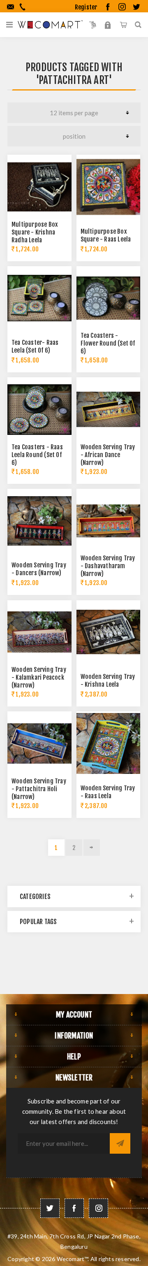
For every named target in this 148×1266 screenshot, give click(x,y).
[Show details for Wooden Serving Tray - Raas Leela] (108, 743)
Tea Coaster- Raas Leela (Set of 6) (35, 346)
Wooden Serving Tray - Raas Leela (108, 792)
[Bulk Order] (92, 24)
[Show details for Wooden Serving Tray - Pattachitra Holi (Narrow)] (39, 743)
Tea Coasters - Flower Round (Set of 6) (108, 343)
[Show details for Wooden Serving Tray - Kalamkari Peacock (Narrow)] (39, 632)
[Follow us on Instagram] (98, 1208)
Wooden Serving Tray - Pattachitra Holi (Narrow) (39, 789)
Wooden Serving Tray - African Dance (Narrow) (108, 455)
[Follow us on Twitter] (50, 1208)
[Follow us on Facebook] (74, 1208)
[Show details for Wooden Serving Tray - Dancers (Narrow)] (39, 521)
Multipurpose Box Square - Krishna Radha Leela (35, 232)
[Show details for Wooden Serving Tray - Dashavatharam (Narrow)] (108, 521)
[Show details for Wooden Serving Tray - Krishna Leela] (108, 632)
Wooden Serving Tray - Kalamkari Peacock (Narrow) (39, 677)
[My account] (108, 24)
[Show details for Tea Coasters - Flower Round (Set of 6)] (108, 298)
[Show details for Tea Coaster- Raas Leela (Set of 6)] (39, 298)
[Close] (128, 78)
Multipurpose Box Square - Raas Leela (106, 235)
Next (91, 847)
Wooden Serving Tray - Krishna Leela (108, 680)
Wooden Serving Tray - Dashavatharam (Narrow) (108, 566)
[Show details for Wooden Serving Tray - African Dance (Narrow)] (108, 409)
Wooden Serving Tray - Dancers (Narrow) (39, 569)
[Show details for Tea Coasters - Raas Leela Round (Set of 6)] (39, 409)
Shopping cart (123, 24)
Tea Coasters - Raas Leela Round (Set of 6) (37, 455)
